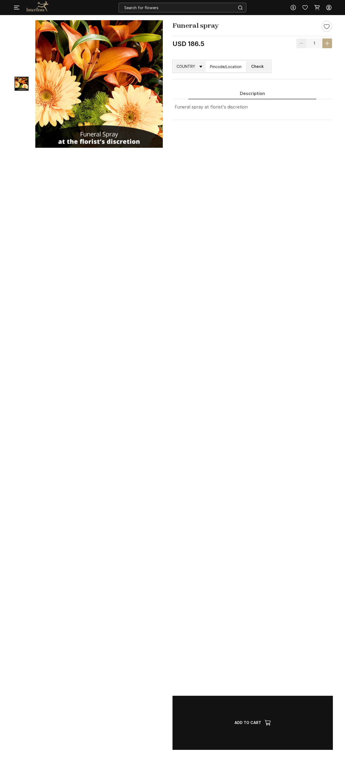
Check (257, 66)
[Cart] (317, 7)
